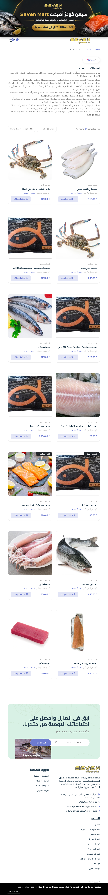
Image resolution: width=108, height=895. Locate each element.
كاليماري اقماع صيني (87, 189)
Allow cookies (14, 891)
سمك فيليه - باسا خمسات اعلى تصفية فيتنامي (74, 426)
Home (97, 49)
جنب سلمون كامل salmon (84, 663)
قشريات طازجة (45, 184)
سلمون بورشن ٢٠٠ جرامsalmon (36, 505)
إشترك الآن (41, 743)
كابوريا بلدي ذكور (88, 268)
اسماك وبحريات (92, 184)
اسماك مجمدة (45, 264)
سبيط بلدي (44, 584)
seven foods (76, 193)
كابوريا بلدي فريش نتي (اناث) (36, 189)
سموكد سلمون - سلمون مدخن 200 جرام (77, 347)
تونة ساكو (44, 663)
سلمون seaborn (89, 584)
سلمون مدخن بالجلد (87, 505)
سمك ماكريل (43, 347)
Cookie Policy (23, 887)
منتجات (88, 49)
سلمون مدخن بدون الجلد (38, 426)
